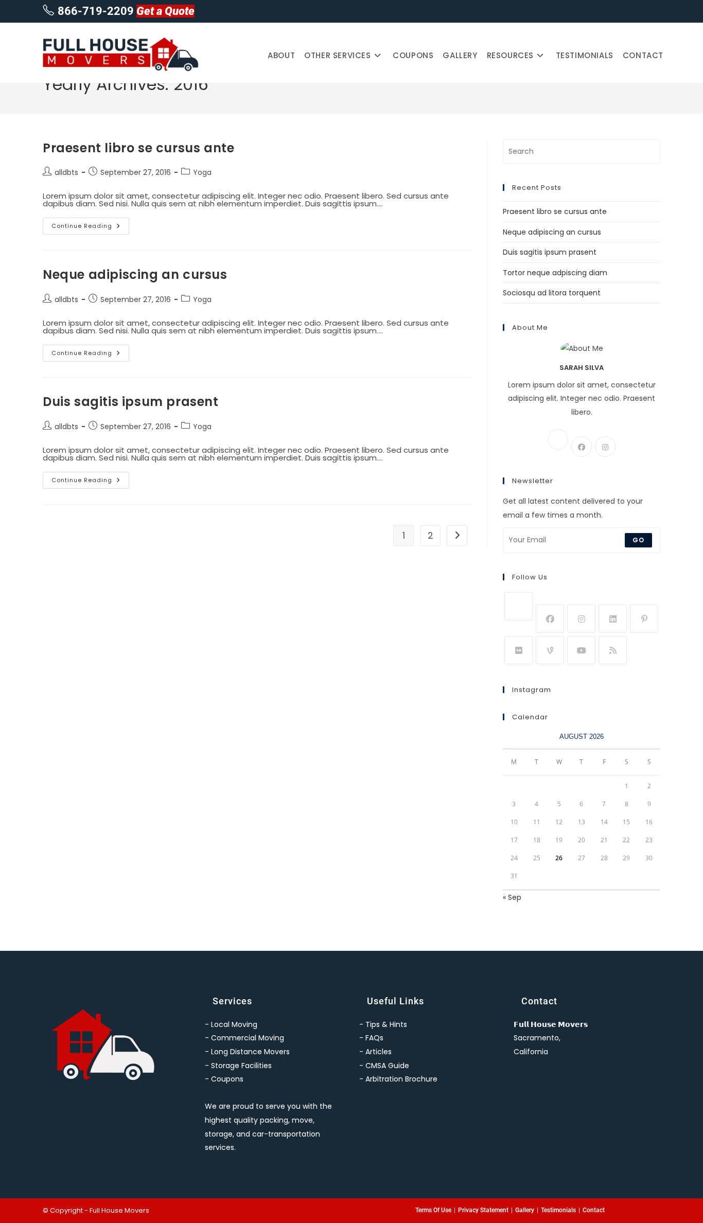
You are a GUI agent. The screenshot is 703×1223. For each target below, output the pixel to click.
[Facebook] (581, 446)
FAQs (374, 1038)
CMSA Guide (387, 1065)
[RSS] (613, 650)
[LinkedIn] (613, 619)
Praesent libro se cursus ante (138, 147)
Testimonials (558, 1210)
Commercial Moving (247, 1038)
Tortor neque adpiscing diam (555, 273)
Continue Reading (90, 224)
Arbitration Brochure (401, 1079)
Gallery (524, 1210)
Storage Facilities (241, 1065)
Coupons (227, 1079)
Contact (594, 1210)
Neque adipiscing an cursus (135, 274)
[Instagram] (605, 446)
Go (638, 540)
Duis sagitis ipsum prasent (131, 401)
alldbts (66, 172)
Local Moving (234, 1024)
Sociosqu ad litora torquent (552, 293)
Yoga (202, 172)
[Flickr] (518, 650)
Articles (378, 1052)
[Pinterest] (644, 619)
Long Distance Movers (250, 1052)
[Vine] (550, 650)
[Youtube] (581, 650)
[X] (558, 439)
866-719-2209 (96, 11)
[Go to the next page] (457, 535)
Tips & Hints (386, 1024)
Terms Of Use (433, 1210)
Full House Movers (119, 1210)
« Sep (512, 897)
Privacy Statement (483, 1210)
